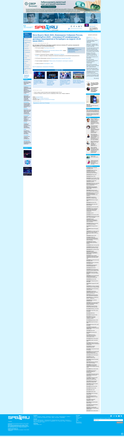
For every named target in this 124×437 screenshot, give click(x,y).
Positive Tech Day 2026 (95, 245)
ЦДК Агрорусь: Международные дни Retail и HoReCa (92, 242)
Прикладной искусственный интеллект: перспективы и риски (91, 335)
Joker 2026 (93, 330)
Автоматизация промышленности (28, 36)
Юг (76, 421)
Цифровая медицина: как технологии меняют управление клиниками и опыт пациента (93, 194)
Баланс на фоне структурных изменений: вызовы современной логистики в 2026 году (93, 257)
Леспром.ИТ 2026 (94, 314)
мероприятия (42, 99)
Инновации (27, 66)
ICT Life (35, 417)
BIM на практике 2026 (95, 249)
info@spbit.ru (10, 430)
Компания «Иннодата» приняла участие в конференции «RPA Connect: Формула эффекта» (52, 93)
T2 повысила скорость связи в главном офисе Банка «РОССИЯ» (92, 41)
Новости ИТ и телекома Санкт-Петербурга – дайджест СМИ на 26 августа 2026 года (46, 20)
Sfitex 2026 (93, 389)
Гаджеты (26, 71)
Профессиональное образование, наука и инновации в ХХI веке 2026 (93, 343)
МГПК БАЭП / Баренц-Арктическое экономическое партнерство (93, 375)
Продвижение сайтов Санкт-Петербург (26, 76)
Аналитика (30, 31)
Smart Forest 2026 (94, 386)
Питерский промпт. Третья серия (92, 402)
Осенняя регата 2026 (95, 214)
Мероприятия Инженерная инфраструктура (73, 51)
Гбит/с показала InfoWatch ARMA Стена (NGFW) (28, 27)
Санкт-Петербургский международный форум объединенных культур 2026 (93, 276)
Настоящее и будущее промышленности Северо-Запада (93, 286)
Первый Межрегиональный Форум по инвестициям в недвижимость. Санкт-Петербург (92, 220)
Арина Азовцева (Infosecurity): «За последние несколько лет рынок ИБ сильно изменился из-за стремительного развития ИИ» (95, 150)
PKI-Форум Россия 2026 (92, 226)
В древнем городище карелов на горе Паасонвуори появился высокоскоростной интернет (27, 119)
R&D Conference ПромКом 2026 (92, 300)
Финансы (26, 61)
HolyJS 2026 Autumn (94, 354)
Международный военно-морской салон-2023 (60, 58)
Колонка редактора (94, 24)
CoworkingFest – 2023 (48, 63)
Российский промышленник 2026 (91, 347)
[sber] (62, 6)
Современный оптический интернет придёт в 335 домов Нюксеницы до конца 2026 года (27, 126)
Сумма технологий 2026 (92, 340)
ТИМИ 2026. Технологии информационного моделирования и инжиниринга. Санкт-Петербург (92, 238)
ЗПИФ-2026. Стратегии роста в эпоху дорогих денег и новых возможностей (93, 184)
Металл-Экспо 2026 (94, 368)
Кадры (26, 57)
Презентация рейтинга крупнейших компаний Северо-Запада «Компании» (93, 303)
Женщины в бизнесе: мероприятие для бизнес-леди (92, 247)
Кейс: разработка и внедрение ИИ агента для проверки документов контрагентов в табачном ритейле (62, 20)
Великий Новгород (27, 85)
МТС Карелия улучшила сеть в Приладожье (92, 57)
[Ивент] (27, 153)
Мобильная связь (28, 40)
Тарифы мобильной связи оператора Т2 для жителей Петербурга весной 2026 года (94, 162)
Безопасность (46, 98)
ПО (25, 54)
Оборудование (27, 52)
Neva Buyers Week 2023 (49, 47)
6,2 (25, 26)
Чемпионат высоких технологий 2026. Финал (92, 224)
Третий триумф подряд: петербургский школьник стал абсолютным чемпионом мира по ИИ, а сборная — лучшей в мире (65, 82)
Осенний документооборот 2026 (91, 357)
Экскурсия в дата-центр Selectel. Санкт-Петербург (92, 191)
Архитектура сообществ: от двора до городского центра (91, 317)
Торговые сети (27, 50)
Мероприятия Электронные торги (74, 49)
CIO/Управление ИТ (28, 69)
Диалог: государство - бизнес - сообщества (93, 298)
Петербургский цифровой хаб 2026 (91, 181)
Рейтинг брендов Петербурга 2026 (92, 168)
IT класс (50, 31)
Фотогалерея (83, 31)
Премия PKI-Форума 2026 (92, 229)
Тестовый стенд (69, 31)
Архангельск (26, 94)
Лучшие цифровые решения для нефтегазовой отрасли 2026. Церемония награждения (92, 210)
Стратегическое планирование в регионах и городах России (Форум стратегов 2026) (93, 366)
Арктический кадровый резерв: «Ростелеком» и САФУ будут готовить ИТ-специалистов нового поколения (27, 98)
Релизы (75, 31)
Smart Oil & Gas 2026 (94, 206)
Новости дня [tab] (88, 38)
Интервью (35, 31)
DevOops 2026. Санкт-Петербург (93, 325)
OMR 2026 (93, 313)
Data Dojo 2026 (93, 202)
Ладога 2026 (93, 176)
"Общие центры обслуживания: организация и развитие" (61, 60)
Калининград (26, 102)
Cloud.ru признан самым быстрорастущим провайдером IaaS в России (48, 92)
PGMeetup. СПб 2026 (94, 308)
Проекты (46, 31)
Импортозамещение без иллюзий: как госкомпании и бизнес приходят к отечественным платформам (94, 89)
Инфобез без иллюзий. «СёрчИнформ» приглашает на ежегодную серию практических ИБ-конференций (52, 82)
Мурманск (26, 108)
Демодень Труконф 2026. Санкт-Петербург (92, 362)
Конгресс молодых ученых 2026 (92, 394)
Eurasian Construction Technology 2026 (93, 263)
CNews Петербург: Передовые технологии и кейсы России (92, 273)
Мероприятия (41, 31)
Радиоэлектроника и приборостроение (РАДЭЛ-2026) (93, 270)
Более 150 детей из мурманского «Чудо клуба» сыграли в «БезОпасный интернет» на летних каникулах (27, 112)
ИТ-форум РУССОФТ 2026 (92, 284)
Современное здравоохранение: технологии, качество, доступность (92, 292)
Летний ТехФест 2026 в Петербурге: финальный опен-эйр (93, 178)
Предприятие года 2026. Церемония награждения (92, 295)
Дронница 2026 (93, 174)
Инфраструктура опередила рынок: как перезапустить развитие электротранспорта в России (92, 171)
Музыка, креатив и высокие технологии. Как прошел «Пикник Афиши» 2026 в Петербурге (78, 81)
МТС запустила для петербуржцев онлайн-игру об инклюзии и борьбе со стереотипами (92, 61)
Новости (25, 31)
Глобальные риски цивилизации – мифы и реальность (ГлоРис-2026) (92, 378)
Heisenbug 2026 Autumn (92, 333)
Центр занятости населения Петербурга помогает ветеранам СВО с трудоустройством (93, 65)
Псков (25, 129)
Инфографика (89, 31)
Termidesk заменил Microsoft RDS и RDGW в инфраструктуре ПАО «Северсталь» (93, 114)
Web (25, 63)
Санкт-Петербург (79, 417)
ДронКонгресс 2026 (94, 320)
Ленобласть (26, 80)
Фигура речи (45, 417)
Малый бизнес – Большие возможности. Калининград (92, 371)
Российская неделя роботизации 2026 (92, 384)
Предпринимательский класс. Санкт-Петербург (93, 217)
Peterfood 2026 (93, 388)
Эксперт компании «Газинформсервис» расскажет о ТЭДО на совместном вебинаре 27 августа (39, 82)
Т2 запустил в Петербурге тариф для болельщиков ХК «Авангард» (93, 75)
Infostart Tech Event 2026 (92, 322)
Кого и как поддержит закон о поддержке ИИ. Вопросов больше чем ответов (94, 29)
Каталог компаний (96, 31)
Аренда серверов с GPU (38, 424)
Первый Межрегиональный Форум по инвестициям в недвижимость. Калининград (92, 252)
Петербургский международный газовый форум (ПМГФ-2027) (92, 408)
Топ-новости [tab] (95, 38)
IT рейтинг (63, 31)
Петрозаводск (26, 115)
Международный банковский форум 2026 (92, 265)
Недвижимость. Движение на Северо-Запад (92, 198)
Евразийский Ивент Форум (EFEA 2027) (92, 405)
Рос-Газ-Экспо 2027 (94, 410)
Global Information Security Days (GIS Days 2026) (92, 306)
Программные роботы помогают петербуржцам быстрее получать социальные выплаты (92, 72)
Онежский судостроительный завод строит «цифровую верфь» (93, 69)
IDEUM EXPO (93, 267)
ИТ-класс (88, 81)
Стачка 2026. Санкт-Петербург (92, 311)
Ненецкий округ (27, 140)
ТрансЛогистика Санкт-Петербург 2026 (93, 260)
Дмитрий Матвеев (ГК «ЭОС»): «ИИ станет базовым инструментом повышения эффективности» (95, 143)
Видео (79, 31)
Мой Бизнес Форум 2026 (92, 200)
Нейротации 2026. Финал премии (92, 205)
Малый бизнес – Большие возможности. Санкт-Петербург (92, 397)
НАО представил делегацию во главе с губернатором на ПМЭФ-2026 (27, 142)
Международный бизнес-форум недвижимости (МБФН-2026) (92, 187)
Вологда (25, 122)
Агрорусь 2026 (93, 235)
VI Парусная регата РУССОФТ (92, 281)
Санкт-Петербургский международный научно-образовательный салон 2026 (93, 352)
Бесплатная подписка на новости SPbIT (102, 418)
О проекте (10, 421)
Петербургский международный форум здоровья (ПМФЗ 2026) (93, 328)
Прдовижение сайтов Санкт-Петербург (41, 102)
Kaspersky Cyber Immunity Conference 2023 (53, 50)
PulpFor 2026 (93, 391)
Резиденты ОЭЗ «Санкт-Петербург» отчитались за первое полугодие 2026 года (92, 54)
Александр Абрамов (42, 43)
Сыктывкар (26, 135)
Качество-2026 (93, 279)
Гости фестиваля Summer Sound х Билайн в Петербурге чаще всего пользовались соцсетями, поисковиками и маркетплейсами (93, 50)
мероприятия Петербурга (50, 99)
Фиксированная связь (27, 43)
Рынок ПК (26, 46)
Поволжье (77, 418)
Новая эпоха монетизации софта (94, 156)
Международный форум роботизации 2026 (92, 381)
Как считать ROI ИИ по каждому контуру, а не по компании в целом (95, 84)
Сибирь (77, 420)
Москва (77, 416)
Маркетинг (27, 48)
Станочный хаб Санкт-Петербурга (93, 349)
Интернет (26, 38)
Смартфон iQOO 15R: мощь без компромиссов (92, 105)
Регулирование (27, 59)
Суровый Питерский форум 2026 (92, 360)
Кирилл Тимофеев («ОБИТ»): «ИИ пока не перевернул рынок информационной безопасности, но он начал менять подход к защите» (30, 19)
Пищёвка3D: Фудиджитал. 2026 (91, 400)
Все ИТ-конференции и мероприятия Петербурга (43, 66)
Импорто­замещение (27, 34)
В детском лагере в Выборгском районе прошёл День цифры (27, 83)
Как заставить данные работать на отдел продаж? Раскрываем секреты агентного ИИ (93, 232)
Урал (77, 419)
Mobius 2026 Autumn (94, 338)
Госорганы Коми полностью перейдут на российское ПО (27, 137)
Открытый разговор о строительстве (93, 289)
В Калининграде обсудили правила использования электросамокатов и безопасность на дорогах (27, 105)
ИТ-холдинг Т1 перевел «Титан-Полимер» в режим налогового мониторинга (27, 132)
